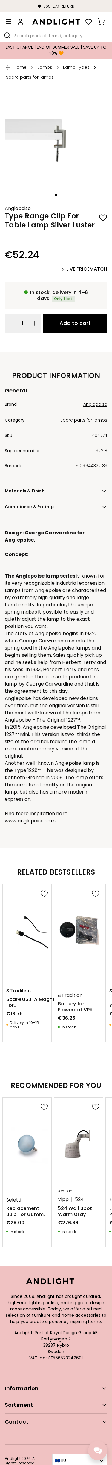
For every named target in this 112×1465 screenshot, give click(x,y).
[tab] (56, 195)
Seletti (13, 1200)
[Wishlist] (89, 22)
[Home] (56, 21)
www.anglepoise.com (30, 820)
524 (79, 1199)
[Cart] (101, 22)
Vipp (63, 1199)
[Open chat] (97, 1450)
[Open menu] (8, 21)
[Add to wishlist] (103, 218)
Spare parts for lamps (83, 420)
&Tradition (18, 991)
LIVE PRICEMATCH (86, 269)
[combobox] (56, 35)
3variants (67, 1191)
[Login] (20, 22)
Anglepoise (18, 209)
